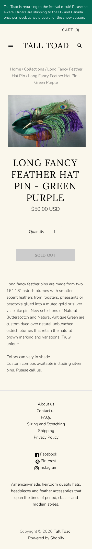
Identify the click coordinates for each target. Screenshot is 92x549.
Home (15, 69)
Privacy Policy (46, 437)
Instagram (48, 467)
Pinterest (48, 461)
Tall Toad (62, 531)
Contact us (46, 411)
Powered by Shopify (46, 538)
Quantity (36, 232)
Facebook (48, 454)
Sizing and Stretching (46, 424)
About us (46, 404)
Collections (34, 69)
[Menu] (11, 45)
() (70, 29)
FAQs (46, 417)
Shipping (46, 431)
